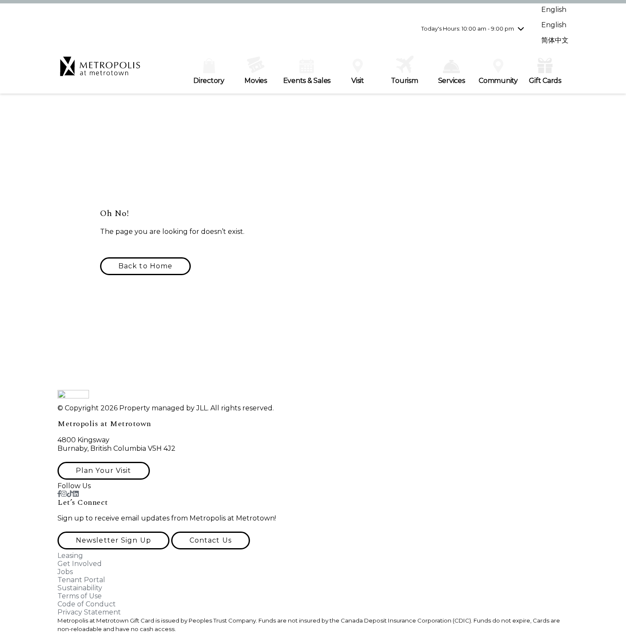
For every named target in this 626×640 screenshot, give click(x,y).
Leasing (70, 556)
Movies (255, 81)
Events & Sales (307, 81)
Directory (208, 81)
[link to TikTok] (70, 494)
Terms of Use (79, 596)
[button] (145, 266)
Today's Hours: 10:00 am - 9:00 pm (467, 28)
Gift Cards (545, 81)
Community (498, 81)
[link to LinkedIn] (76, 494)
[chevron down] (520, 28)
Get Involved (79, 564)
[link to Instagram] (64, 494)
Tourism (404, 81)
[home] (100, 71)
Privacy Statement (89, 612)
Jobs (65, 572)
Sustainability (79, 588)
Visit (357, 81)
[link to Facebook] (59, 494)
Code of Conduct (86, 604)
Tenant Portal (81, 580)
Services (451, 81)
